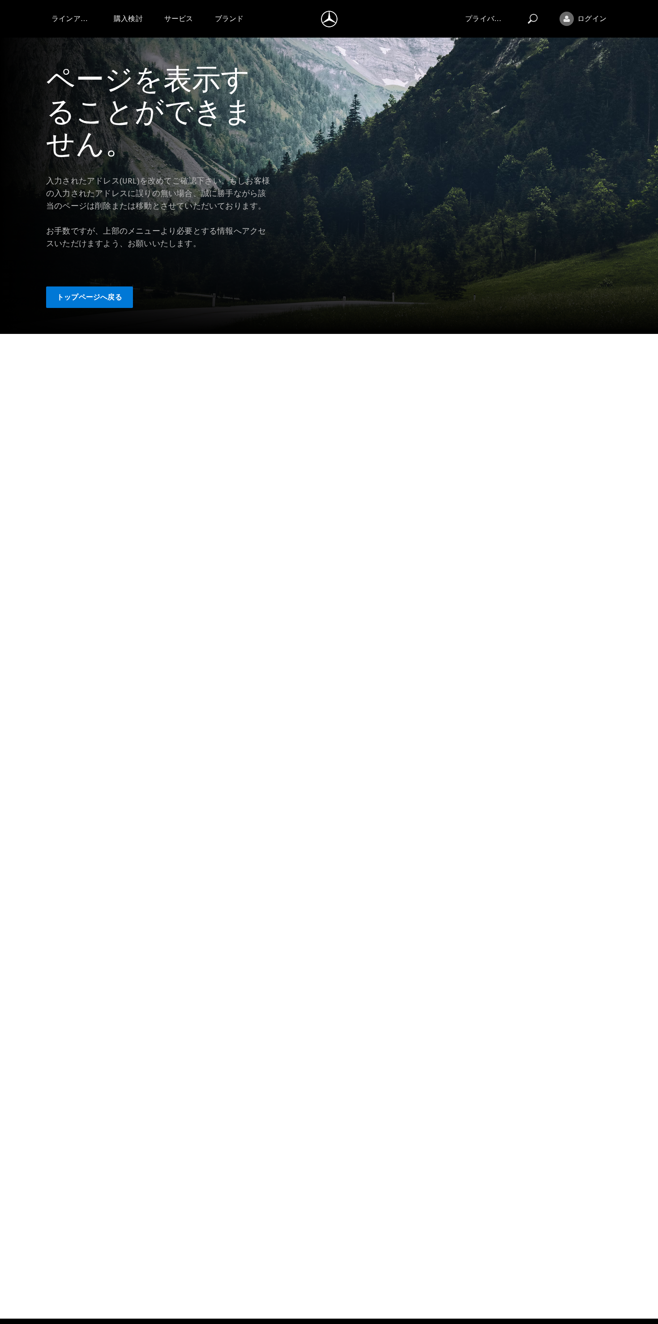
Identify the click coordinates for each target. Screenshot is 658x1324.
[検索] (533, 19)
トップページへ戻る (89, 297)
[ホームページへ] (329, 19)
